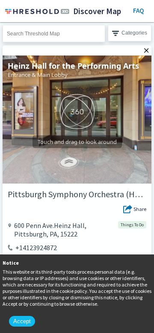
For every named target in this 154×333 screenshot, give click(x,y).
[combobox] (54, 33)
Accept (22, 321)
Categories (134, 33)
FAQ (138, 10)
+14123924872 (36, 247)
